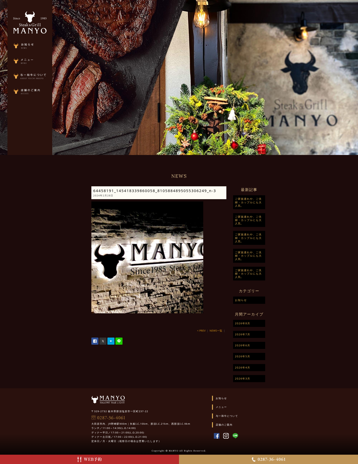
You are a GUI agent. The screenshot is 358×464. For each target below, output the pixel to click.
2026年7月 (242, 334)
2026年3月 (242, 378)
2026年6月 (242, 345)
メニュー (221, 407)
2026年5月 (242, 356)
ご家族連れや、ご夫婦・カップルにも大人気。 (248, 202)
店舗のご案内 (224, 424)
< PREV (201, 330)
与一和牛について (227, 416)
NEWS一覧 (216, 330)
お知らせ (241, 300)
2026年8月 (242, 323)
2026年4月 (242, 367)
